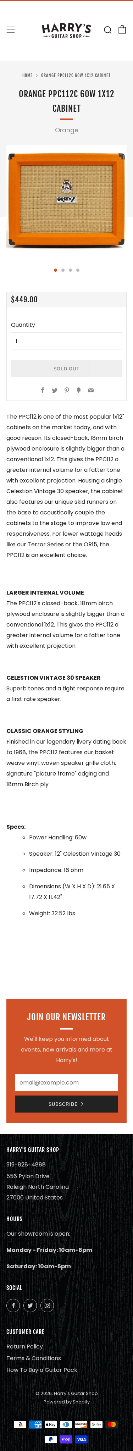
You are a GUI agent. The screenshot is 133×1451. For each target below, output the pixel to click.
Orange (66, 130)
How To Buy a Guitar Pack (41, 1370)
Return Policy (24, 1346)
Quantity (23, 325)
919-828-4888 (26, 1164)
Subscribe (63, 1104)
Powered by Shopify (67, 1402)
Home (27, 75)
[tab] (55, 270)
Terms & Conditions (33, 1358)
